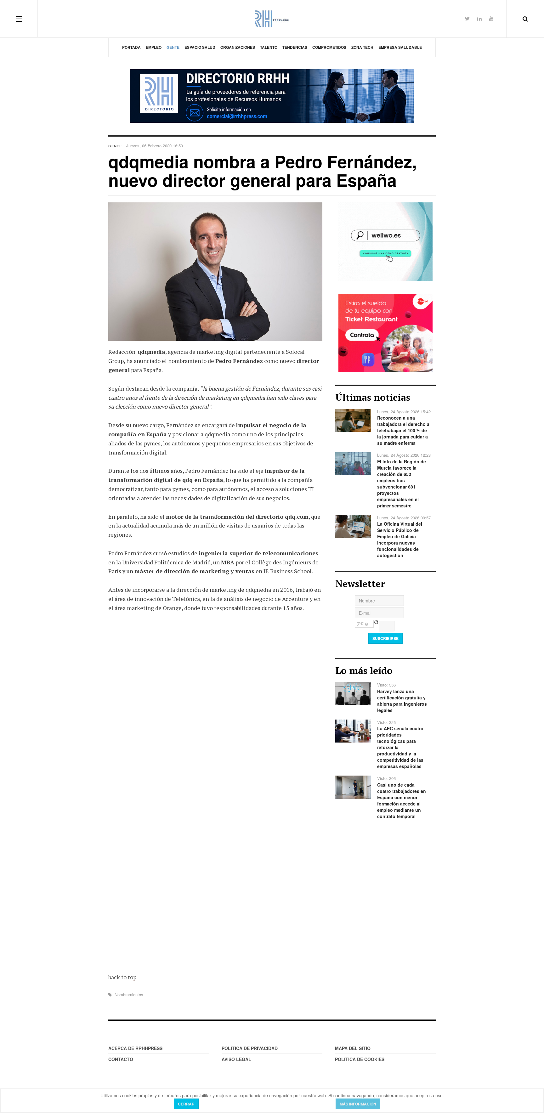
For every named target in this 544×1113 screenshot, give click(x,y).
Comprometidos (329, 47)
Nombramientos (128, 994)
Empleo (154, 47)
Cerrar (186, 1104)
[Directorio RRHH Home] (272, 96)
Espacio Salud (199, 47)
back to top (122, 977)
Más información (358, 1104)
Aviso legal (236, 1059)
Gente (173, 47)
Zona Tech (362, 47)
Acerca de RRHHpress (135, 1048)
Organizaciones (237, 47)
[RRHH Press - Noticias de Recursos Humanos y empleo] (272, 18)
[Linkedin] (479, 18)
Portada (131, 47)
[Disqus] (215, 709)
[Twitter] (467, 18)
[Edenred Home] (385, 332)
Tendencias (294, 47)
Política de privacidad (250, 1048)
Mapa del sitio (353, 1048)
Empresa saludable (400, 47)
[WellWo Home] (385, 241)
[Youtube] (491, 18)
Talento (268, 47)
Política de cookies (359, 1059)
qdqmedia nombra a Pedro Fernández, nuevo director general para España (262, 170)
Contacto (120, 1059)
